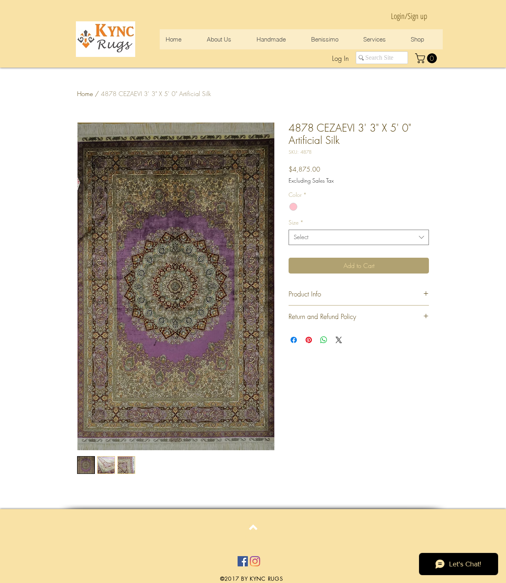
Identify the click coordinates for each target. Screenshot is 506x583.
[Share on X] (339, 340)
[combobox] (359, 237)
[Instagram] (255, 561)
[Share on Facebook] (293, 340)
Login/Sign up (409, 16)
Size (296, 222)
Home (85, 93)
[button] (427, 58)
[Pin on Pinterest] (308, 340)
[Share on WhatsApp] (324, 340)
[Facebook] (243, 561)
